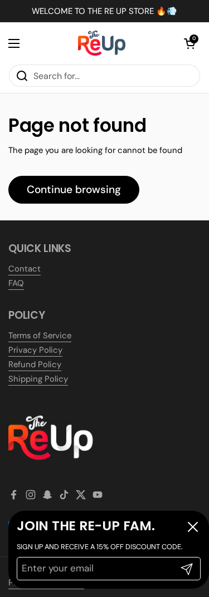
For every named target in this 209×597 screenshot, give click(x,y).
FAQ (16, 283)
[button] (189, 43)
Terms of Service (39, 335)
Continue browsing (74, 189)
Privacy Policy (35, 350)
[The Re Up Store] (101, 43)
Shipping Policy (38, 378)
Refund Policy (34, 364)
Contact (24, 268)
